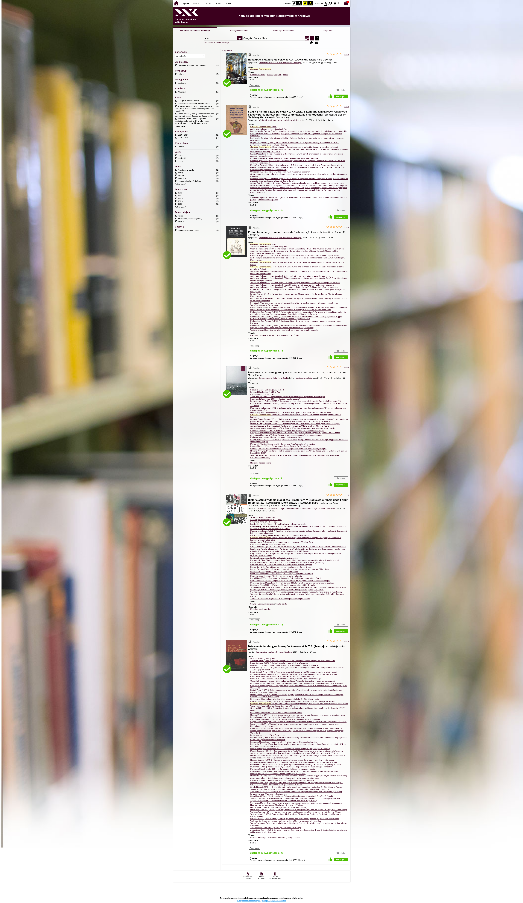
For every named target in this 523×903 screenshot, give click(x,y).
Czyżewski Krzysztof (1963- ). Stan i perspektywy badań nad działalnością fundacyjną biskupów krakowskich (296, 683)
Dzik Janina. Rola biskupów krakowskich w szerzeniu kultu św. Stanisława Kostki (284, 699)
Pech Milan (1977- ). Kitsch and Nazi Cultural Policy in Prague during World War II (285, 578)
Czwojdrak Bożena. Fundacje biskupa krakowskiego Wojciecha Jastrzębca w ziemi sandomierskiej (292, 681)
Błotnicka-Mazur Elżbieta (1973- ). (267, 390)
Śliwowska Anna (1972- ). (263, 522)
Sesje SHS (327, 30)
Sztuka (253, 604)
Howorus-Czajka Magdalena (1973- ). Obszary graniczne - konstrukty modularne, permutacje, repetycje (295, 424)
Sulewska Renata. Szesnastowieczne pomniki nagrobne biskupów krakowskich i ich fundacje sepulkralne (295, 798)
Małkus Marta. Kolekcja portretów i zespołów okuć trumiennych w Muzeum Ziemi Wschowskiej (290, 310)
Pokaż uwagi (254, 85)
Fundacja (262, 837)
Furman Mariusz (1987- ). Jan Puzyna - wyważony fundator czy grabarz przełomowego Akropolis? (292, 701)
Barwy (271, 197)
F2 (336, 3)
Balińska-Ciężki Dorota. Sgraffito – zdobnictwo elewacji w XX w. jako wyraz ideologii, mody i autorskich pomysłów (298, 131)
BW (299, 3)
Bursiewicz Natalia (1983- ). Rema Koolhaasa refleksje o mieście (278, 524)
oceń (346, 54)
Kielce (285, 74)
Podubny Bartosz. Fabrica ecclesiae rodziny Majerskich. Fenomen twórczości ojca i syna (288, 448)
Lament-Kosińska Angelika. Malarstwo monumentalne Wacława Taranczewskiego (285, 158)
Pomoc (219, 3)
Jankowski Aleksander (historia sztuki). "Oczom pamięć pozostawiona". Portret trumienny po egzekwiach (295, 282)
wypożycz (340, 96)
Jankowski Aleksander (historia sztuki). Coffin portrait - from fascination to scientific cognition (290, 276)
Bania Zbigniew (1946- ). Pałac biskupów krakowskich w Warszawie (279, 663)
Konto (228, 3)
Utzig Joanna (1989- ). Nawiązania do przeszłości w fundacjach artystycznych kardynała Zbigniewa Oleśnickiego (298, 810)
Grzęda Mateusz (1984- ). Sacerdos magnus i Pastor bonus (276, 712)
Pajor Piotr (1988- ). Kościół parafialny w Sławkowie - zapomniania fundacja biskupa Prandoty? (291, 767)
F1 (330, 3)
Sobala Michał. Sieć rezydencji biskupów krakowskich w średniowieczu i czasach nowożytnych (290, 789)
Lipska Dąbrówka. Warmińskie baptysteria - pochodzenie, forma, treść (280, 567)
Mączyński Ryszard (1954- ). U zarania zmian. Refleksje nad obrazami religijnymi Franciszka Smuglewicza (296, 165)
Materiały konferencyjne (260, 609)
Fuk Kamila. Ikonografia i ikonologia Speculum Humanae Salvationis (279, 535)
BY (310, 3)
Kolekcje (225, 42)
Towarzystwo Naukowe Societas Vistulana (274, 652)
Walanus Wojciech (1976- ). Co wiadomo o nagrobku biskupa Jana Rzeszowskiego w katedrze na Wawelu (295, 812)
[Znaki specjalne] (317, 42)
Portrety (270, 335)
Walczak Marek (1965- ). (263, 658)
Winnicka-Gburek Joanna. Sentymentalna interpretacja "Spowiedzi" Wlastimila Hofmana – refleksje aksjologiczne (298, 185)
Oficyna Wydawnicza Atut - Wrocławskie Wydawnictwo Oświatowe (307, 508)
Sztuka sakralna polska (268, 200)
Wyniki (186, 3)
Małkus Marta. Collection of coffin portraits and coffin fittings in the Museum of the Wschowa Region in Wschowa (298, 307)
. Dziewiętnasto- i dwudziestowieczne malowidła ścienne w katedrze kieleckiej (294, 147)
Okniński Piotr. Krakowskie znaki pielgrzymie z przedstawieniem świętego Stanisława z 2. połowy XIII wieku (296, 764)
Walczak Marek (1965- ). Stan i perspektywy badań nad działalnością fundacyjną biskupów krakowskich (294, 819)
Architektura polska (258, 197)
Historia (208, 3)
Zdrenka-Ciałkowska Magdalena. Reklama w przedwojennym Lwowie (280, 598)
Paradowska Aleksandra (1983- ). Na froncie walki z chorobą (276, 576)
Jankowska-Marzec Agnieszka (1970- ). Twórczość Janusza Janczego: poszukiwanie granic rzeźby (292, 428)
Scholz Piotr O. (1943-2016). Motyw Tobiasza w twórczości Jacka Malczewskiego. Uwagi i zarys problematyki (297, 183)
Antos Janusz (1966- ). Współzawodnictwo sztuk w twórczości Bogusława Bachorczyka (287, 397)
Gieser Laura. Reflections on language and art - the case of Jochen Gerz (281, 542)
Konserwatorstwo (257, 74)
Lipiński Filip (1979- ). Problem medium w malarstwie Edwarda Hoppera (281, 565)
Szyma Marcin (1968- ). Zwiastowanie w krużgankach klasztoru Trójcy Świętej (283, 800)
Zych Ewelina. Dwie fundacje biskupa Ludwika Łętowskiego (275, 828)
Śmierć (297, 335)
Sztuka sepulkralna (284, 335)
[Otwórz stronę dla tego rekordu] (237, 70)
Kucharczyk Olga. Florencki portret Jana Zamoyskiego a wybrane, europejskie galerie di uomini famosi (294, 560)
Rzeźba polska (265, 463)
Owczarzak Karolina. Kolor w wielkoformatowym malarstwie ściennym (280, 172)
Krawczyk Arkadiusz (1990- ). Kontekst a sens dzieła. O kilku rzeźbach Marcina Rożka (287, 430)
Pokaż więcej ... (181, 126)
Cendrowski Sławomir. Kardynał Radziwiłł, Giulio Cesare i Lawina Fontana (282, 676)
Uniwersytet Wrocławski (267, 508)
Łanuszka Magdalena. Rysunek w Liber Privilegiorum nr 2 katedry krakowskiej (283, 742)
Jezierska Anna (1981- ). (263, 517)
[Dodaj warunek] (312, 38)
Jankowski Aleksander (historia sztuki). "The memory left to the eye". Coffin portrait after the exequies (293, 287)
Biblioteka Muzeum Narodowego (195, 30)
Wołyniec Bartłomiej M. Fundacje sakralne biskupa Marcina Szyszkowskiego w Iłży (285, 821)
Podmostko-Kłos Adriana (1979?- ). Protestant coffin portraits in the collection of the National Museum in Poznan (298, 325)
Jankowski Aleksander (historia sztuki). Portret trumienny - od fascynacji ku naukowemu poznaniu (292, 285)
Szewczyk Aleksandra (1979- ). (266, 520)
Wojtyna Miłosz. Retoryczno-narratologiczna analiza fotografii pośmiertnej (282, 328)
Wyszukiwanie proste (212, 42)
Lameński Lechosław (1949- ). (265, 392)
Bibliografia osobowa (239, 30)
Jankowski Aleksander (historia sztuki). (269, 129)
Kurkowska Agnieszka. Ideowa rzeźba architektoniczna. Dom (276, 437)
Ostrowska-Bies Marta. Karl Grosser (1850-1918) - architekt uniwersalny (281, 574)
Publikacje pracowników (283, 30)
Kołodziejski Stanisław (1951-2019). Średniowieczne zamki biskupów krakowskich (285, 719)
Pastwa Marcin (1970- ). (263, 394)
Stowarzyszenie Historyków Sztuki (273, 378)
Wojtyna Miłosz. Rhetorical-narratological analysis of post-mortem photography (284, 330)
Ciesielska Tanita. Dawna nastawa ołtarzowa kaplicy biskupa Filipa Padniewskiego (285, 679)
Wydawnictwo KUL (304, 378)
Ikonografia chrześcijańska (286, 197)
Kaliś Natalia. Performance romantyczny (267, 544)
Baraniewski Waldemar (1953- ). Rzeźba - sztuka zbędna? (275, 399)
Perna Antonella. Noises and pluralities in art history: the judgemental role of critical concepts (290, 580)
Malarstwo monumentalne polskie (314, 197)
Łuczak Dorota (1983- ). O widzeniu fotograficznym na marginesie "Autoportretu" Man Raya (289, 569)
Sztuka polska (281, 604)
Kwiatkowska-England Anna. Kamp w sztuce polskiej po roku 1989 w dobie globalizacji (287, 562)
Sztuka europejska (266, 604)
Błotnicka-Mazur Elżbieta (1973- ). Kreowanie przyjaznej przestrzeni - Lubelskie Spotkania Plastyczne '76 (295, 401)
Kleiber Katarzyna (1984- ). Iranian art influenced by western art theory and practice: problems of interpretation (298, 547)
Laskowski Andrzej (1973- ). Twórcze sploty (269, 735)
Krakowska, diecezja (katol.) (280, 837)
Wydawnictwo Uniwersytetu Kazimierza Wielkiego (280, 63)
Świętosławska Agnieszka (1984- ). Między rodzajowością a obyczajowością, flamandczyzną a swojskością (296, 592)
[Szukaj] (317, 38)
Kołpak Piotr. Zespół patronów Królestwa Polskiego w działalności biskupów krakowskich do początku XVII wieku (298, 722)
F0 (326, 3)
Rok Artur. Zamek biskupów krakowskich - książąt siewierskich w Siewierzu (282, 780)
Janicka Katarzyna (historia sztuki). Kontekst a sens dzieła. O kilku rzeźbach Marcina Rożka (289, 426)
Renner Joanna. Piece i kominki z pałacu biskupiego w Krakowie (277, 773)
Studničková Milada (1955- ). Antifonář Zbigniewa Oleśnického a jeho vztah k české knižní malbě (291, 796)
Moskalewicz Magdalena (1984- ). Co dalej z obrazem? (274, 571)
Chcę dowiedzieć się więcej (249, 901)
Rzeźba (253, 463)
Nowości (196, 3)
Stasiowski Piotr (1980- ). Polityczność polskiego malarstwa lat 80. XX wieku (282, 585)
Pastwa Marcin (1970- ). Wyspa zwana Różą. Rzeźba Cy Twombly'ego (280, 446)
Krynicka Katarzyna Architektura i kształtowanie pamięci (274, 558)
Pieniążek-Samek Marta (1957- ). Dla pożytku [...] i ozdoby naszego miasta (282, 769)
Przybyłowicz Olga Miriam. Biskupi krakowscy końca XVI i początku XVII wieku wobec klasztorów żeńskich (295, 771)
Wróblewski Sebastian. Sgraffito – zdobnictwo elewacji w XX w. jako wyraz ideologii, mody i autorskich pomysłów (298, 188)
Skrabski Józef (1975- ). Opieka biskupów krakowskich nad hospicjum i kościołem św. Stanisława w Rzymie (296, 787)
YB (305, 3)
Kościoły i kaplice (274, 74)
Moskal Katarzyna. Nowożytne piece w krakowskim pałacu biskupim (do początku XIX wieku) (290, 749)
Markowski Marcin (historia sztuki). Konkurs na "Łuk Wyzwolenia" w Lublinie (282, 444)
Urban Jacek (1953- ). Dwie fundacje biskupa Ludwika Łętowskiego (279, 807)
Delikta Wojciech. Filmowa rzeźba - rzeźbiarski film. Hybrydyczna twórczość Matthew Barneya (290, 412)
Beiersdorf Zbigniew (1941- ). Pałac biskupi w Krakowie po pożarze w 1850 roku (284, 665)
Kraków (297, 837)
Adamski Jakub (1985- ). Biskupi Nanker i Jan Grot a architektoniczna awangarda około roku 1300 (292, 661)
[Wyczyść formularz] (311, 42)
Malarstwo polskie (258, 335)
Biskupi (253, 837)
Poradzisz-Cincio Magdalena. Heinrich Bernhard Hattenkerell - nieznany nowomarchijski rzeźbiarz (292, 583)
